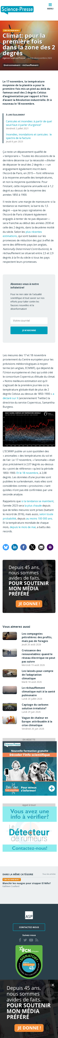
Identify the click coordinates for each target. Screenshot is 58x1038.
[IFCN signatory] (29, 961)
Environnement (12, 30)
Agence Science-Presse (14, 58)
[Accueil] (20, 10)
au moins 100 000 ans (39, 518)
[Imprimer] (50, 547)
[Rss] (37, 940)
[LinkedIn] (14, 547)
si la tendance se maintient (37, 501)
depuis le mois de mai (23, 527)
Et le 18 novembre (27, 473)
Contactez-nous (29, 927)
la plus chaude (33, 505)
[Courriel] (41, 547)
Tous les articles (48, 874)
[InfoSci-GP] (30, 768)
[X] (32, 547)
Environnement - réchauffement (21, 65)
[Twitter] (25, 940)
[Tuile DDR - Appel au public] (30, 829)
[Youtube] (31, 940)
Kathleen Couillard (11, 886)
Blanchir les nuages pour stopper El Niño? (27, 883)
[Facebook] (23, 547)
